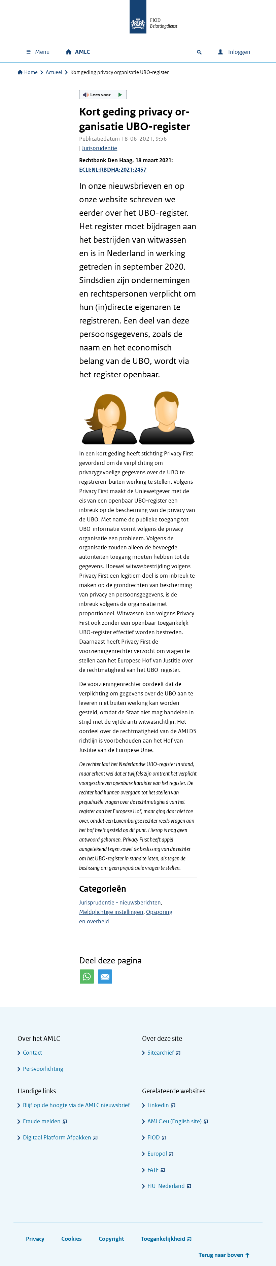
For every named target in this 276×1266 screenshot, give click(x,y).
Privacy (35, 1238)
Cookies (71, 1238)
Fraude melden (42, 1121)
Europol (157, 1153)
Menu (42, 52)
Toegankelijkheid (163, 1238)
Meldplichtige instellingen (111, 912)
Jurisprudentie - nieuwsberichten (120, 902)
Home (31, 72)
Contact (32, 1052)
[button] (103, 94)
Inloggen (238, 52)
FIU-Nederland (166, 1186)
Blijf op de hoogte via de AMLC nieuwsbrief (76, 1105)
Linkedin (158, 1105)
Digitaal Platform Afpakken (57, 1137)
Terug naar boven (222, 1255)
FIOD (153, 1137)
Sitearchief (160, 1052)
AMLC (82, 52)
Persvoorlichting (43, 1068)
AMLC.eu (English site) (174, 1121)
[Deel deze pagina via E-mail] (105, 976)
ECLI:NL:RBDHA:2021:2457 (112, 169)
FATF (153, 1169)
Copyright (111, 1238)
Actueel (54, 72)
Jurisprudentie (99, 148)
